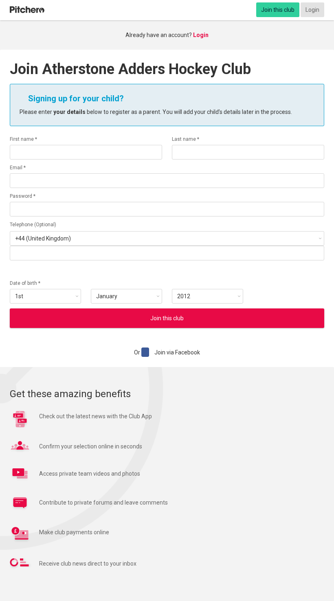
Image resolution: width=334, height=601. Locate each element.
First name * (23, 139)
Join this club (277, 10)
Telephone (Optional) (33, 224)
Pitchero (27, 10)
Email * (18, 167)
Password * (22, 196)
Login (312, 10)
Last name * (185, 139)
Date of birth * (25, 283)
